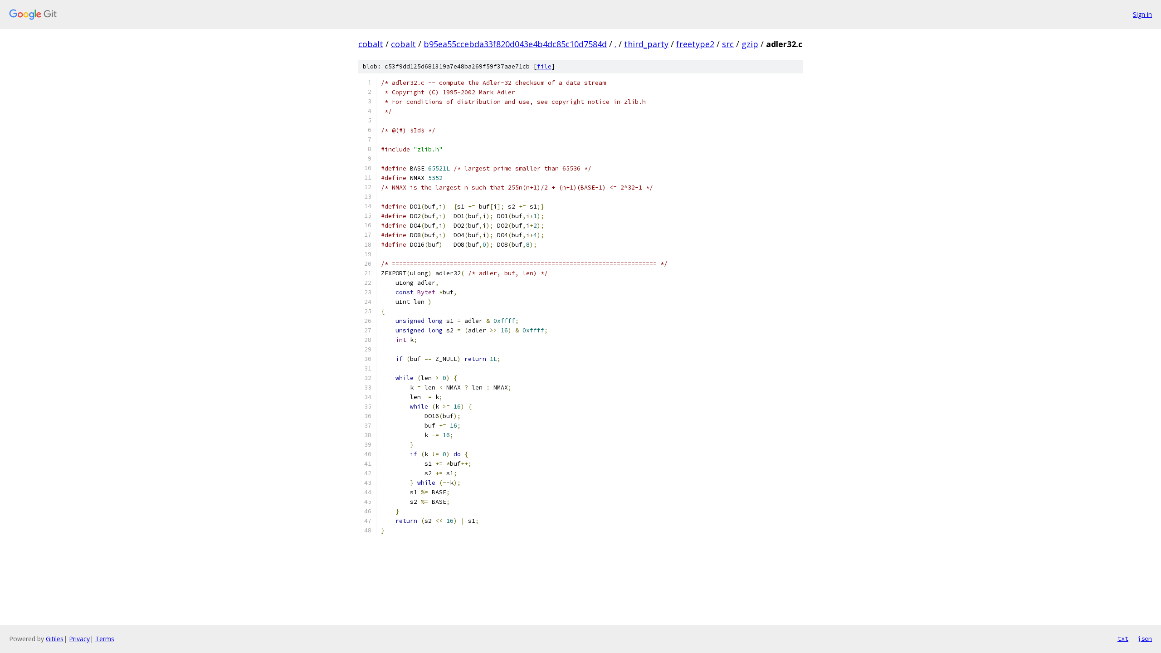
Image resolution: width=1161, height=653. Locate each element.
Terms (104, 638)
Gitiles (54, 638)
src (728, 44)
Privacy (79, 638)
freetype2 (695, 44)
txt (1122, 638)
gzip (749, 44)
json (1144, 638)
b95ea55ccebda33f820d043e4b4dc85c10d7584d (515, 44)
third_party (646, 44)
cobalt (370, 44)
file (544, 66)
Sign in (1142, 14)
